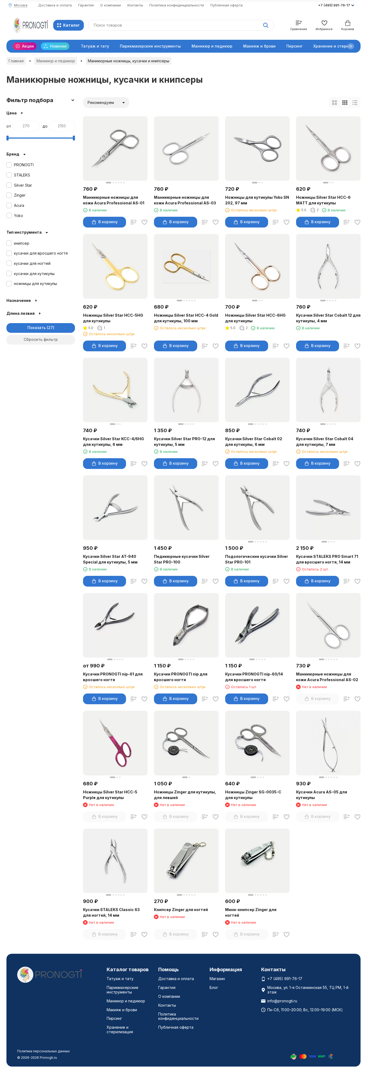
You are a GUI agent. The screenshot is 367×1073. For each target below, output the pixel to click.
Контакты (135, 5)
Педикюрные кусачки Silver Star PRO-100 (182, 559)
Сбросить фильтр (41, 339)
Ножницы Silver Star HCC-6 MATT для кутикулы (323, 200)
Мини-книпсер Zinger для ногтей (250, 912)
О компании (110, 5)
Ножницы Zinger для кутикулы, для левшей (185, 795)
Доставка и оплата (55, 5)
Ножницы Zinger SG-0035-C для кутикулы (253, 795)
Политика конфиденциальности (176, 5)
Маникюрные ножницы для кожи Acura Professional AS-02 (327, 677)
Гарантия (86, 5)
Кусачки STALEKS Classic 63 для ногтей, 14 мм (111, 912)
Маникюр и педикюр (212, 46)
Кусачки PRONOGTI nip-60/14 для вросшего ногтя (254, 677)
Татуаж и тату (95, 46)
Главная (16, 61)
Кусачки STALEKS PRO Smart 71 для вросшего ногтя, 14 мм (327, 559)
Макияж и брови (259, 46)
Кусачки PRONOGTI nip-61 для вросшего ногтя (113, 677)
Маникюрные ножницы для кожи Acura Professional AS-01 (113, 200)
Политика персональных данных (43, 1051)
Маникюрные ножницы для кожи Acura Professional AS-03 (185, 200)
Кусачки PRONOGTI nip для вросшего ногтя (180, 677)
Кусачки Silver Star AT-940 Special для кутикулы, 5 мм (110, 559)
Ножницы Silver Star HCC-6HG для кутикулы (255, 318)
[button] (351, 46)
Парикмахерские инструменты (150, 46)
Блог (214, 987)
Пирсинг (294, 46)
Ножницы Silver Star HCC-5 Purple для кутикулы (110, 795)
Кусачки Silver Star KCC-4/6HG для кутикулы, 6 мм (113, 441)
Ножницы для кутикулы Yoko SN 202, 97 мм (257, 200)
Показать (36, 327)
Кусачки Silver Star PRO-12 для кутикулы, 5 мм (184, 441)
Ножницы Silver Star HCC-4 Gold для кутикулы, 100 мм (186, 318)
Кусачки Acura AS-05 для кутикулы (321, 795)
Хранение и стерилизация (120, 1029)
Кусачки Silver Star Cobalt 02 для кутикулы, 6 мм (253, 441)
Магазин (217, 978)
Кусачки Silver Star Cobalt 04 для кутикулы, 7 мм (324, 441)
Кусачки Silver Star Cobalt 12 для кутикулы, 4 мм (328, 318)
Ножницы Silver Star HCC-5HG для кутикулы (113, 318)
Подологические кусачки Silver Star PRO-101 (256, 559)
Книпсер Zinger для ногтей (181, 909)
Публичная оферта (226, 5)
